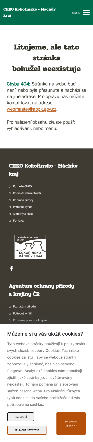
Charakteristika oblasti (27, 193)
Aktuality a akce (23, 213)
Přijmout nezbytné (26, 430)
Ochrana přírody (23, 200)
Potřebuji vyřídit (22, 207)
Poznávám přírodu (24, 306)
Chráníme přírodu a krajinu (30, 320)
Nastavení (20, 416)
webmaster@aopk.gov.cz (31, 109)
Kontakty (18, 220)
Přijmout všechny (71, 423)
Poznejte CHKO (22, 186)
